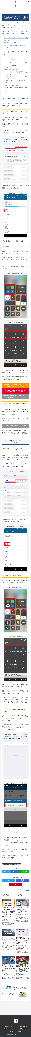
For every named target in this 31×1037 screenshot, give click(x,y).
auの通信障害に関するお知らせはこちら (15, 385)
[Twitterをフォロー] (8, 880)
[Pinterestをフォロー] (15, 884)
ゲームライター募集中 (15, 1031)
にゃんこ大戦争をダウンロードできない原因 (16, 63)
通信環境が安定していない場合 (14, 85)
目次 (13, 59)
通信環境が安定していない (11, 42)
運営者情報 (22, 1029)
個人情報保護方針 (22, 1026)
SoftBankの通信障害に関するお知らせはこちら (15, 396)
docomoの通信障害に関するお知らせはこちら (15, 390)
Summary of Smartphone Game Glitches (12, 864)
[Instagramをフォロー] (22, 880)
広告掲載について (8, 1029)
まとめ (6, 92)
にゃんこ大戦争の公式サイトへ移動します (15, 425)
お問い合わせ (8, 1026)
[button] (27, 490)
